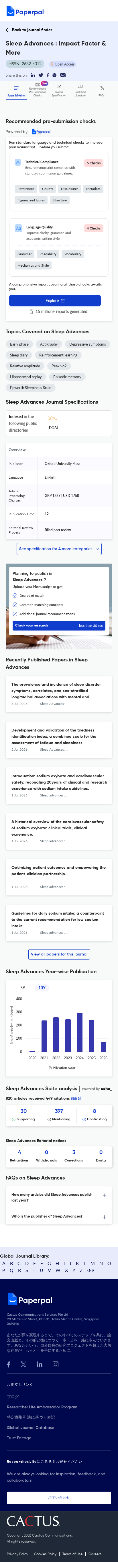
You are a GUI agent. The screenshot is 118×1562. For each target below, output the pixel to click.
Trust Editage (19, 1438)
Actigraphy (49, 344)
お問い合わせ (59, 1498)
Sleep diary (19, 355)
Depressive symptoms (87, 344)
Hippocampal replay (26, 376)
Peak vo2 (59, 366)
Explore (52, 300)
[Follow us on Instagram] (55, 1363)
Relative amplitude (25, 366)
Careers (94, 1554)
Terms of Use (72, 1554)
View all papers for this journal (59, 954)
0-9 (90, 1270)
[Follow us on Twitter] (23, 1363)
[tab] (59, 1197)
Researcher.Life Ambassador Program (42, 1407)
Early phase (19, 344)
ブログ (13, 1397)
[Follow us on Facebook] (8, 1363)
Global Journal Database (30, 1428)
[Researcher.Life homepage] (59, 1299)
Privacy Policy (17, 1554)
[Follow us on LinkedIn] (39, 1363)
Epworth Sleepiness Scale (30, 387)
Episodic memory (67, 376)
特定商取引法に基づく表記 (31, 1418)
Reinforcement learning (58, 355)
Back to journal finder (32, 30)
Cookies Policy (45, 1554)
